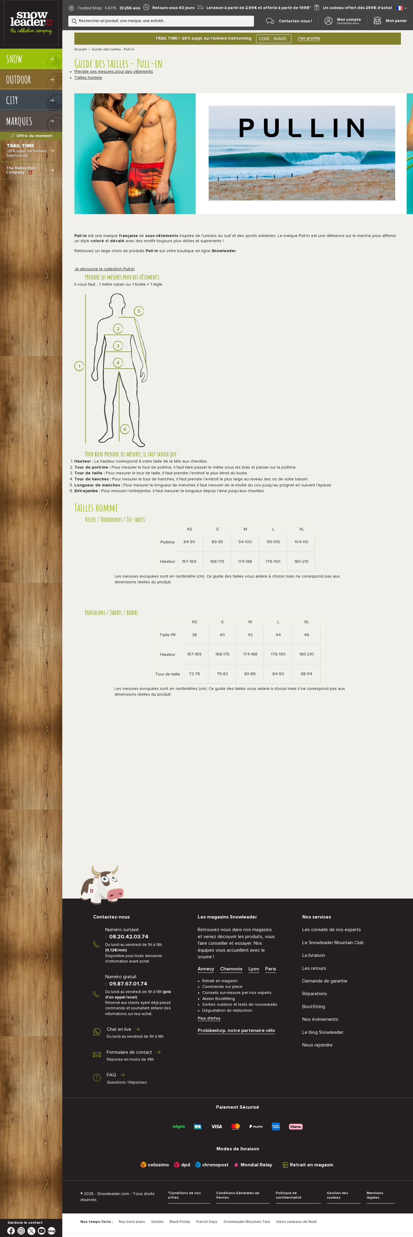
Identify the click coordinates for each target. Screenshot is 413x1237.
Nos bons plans (132, 1222)
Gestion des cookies (337, 1195)
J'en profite (309, 38)
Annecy (206, 968)
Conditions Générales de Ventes (237, 1195)
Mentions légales (375, 1195)
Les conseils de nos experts (331, 929)
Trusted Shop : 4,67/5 (96, 8)
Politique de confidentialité (288, 1195)
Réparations (314, 993)
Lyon (254, 968)
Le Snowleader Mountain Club (333, 942)
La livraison (313, 955)
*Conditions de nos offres (184, 1195)
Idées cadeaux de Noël (296, 1222)
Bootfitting (313, 1006)
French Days (206, 1222)
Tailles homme (88, 77)
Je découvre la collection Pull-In (104, 269)
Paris (270, 968)
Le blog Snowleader (322, 1032)
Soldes (157, 1222)
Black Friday (180, 1222)
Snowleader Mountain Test (246, 1222)
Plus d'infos (209, 1018)
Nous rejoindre (317, 1045)
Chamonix (231, 968)
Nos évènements (320, 1019)
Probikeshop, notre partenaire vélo (236, 1030)
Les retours (314, 968)
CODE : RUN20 (272, 39)
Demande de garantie (324, 981)
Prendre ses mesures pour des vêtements (113, 71)
